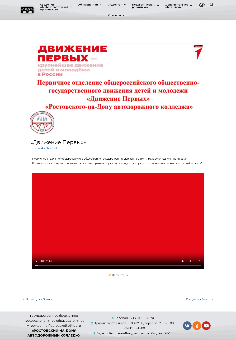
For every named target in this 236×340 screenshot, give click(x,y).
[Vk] (187, 325)
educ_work (37, 148)
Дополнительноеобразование (176, 6)
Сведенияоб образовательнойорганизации (54, 7)
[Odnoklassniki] (196, 325)
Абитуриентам (88, 4)
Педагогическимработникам (143, 6)
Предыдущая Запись (37, 299)
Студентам (115, 4)
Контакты (114, 15)
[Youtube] (206, 325)
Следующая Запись (199, 299)
